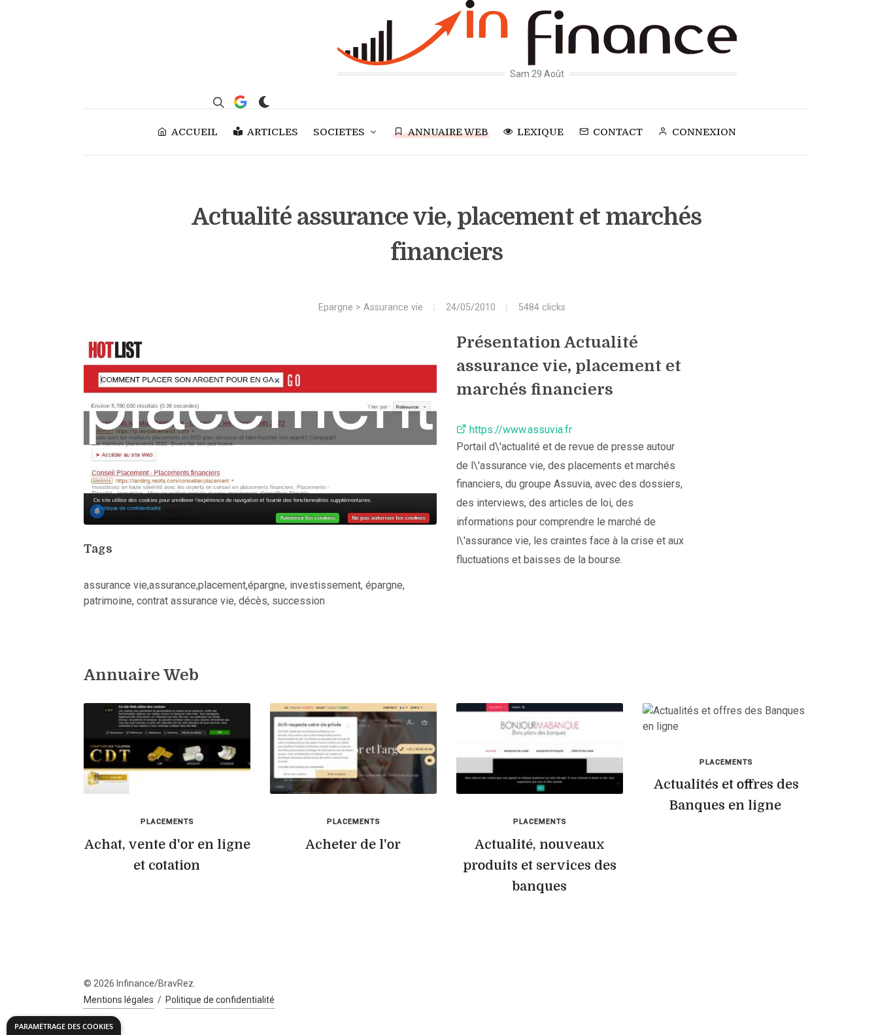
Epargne (335, 307)
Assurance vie (393, 307)
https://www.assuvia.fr (519, 429)
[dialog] (64, 1025)
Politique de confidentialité (220, 999)
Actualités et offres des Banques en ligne (726, 795)
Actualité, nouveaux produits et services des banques (539, 865)
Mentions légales (119, 999)
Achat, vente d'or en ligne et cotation (167, 855)
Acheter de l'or (353, 844)
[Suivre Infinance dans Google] (240, 101)
